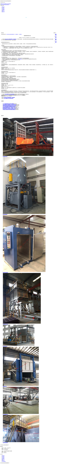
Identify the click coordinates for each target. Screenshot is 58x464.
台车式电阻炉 (4, 461)
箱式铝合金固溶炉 (5, 442)
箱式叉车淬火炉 (5, 346)
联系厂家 (3, 11)
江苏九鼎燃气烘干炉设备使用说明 (9, 94)
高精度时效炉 (5, 386)
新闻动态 (17, 34)
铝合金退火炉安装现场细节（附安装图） (9, 97)
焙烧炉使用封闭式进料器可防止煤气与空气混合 (9, 105)
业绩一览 (3, 459)
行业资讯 (20, 34)
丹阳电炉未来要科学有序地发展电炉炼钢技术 (9, 109)
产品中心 (3, 8)
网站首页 (3, 6)
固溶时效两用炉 (5, 214)
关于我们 (3, 7)
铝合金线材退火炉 (5, 414)
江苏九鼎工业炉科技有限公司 (10, 34)
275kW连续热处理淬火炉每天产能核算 (8, 103)
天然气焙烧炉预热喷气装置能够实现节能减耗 (9, 106)
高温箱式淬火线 (5, 156)
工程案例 (3, 9)
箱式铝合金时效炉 (5, 272)
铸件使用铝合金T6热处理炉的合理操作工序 (9, 108)
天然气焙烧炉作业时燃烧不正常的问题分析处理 (9, 104)
